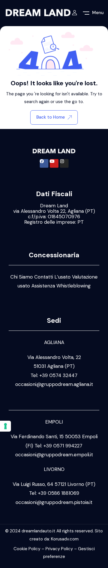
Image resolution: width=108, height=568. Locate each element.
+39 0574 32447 (58, 375)
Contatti (43, 277)
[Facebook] (44, 163)
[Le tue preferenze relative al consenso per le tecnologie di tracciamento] (5, 426)
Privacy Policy (59, 549)
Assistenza (43, 286)
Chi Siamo (21, 277)
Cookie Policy (27, 549)
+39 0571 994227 (62, 446)
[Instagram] (64, 163)
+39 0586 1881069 (58, 493)
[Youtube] (54, 163)
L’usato (62, 277)
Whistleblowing (73, 286)
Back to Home (50, 117)
